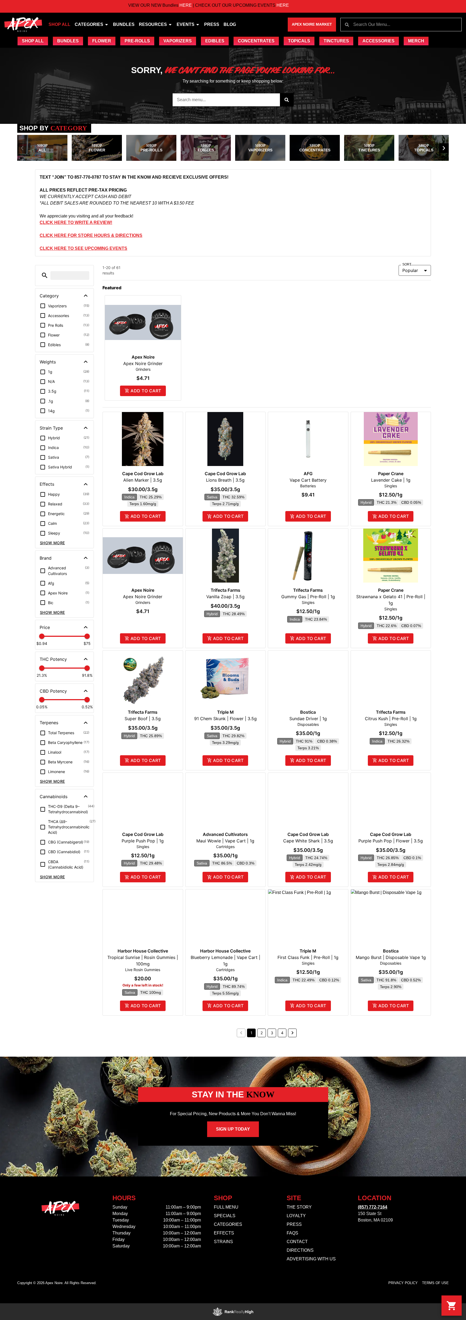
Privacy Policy (403, 1283)
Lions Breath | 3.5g (225, 480)
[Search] (286, 99)
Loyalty (296, 1215)
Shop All (59, 24)
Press (211, 24)
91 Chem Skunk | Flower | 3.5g (225, 718)
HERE (112, 5)
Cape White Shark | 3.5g (308, 840)
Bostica (308, 712)
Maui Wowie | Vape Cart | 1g (225, 840)
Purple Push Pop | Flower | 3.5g (390, 840)
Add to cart (146, 390)
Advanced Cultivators (225, 834)
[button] (22, 148)
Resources (153, 24)
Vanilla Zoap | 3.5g (225, 596)
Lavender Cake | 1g (390, 480)
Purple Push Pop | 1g (143, 840)
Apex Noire (143, 357)
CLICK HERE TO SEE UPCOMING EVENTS (83, 248)
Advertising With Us (311, 1259)
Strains (223, 1241)
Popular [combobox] (410, 270)
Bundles (124, 24)
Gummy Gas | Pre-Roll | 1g (308, 596)
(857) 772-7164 (372, 1207)
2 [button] (262, 1032)
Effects (224, 1233)
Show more (52, 542)
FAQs (292, 1233)
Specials (224, 1215)
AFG (308, 473)
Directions (300, 1250)
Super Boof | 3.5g (143, 718)
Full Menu (226, 1207)
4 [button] (282, 1032)
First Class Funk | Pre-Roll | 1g (307, 957)
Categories (89, 24)
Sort (407, 264)
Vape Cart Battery (308, 480)
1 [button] (251, 1032)
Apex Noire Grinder (143, 363)
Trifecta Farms (225, 590)
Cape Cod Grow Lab (142, 473)
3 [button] (272, 1032)
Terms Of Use (435, 1283)
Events (185, 24)
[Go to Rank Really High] (233, 1312)
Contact (297, 1241)
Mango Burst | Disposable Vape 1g (391, 957)
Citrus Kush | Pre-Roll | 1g (391, 718)
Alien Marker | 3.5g (142, 480)
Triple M (225, 712)
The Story (299, 1207)
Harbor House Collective (143, 951)
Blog (230, 24)
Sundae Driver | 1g (308, 718)
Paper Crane (390, 473)
